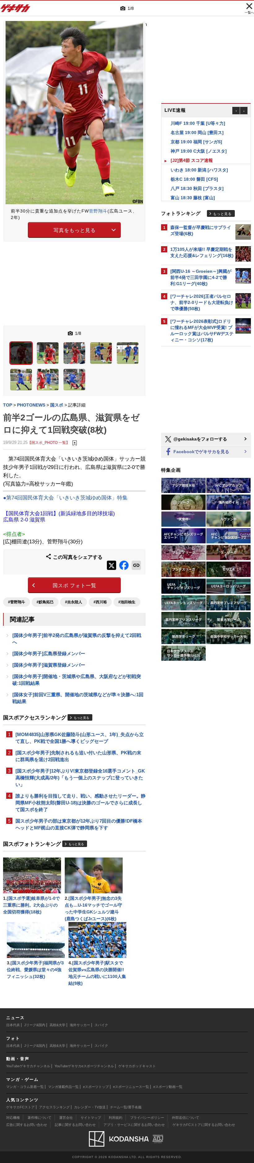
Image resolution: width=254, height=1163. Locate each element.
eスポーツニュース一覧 (131, 1087)
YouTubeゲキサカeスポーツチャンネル (84, 1066)
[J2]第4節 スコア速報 (192, 151)
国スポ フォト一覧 (74, 585)
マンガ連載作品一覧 (63, 1087)
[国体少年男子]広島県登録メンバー (48, 653)
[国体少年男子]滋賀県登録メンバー (48, 665)
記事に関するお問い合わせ (75, 1125)
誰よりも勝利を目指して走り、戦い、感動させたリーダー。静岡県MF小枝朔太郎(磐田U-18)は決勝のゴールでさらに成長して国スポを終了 (80, 802)
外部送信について (185, 1117)
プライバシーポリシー (147, 1117)
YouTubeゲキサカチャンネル (28, 1066)
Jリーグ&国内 (34, 1025)
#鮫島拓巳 (45, 602)
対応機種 (13, 1117)
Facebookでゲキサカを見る (200, 451)
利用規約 (115, 1117)
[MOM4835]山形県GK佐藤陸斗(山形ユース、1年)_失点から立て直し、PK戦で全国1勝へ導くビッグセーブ (79, 738)
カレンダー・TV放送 (90, 1107)
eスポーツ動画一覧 (167, 1087)
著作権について (39, 1117)
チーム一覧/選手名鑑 (126, 1107)
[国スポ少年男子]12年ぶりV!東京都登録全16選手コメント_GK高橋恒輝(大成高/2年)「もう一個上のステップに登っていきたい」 (80, 777)
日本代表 (13, 1025)
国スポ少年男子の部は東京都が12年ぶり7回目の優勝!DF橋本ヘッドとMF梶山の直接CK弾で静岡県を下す (78, 824)
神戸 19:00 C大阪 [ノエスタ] (199, 141)
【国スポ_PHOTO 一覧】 (49, 442)
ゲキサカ (15, 10)
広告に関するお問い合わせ (26, 1125)
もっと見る (81, 717)
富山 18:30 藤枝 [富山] (193, 188)
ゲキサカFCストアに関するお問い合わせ (204, 1125)
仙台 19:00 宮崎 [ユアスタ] (197, 197)
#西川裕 (100, 602)
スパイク (101, 1025)
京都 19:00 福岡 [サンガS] (196, 132)
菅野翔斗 (98, 211)
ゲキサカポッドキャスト (137, 1066)
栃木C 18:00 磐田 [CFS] (194, 169)
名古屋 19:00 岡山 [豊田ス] (197, 123)
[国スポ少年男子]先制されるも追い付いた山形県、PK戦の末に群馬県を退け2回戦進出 (78, 756)
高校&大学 (57, 1025)
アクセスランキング (54, 1107)
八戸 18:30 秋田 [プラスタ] (197, 179)
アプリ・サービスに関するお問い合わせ (134, 1125)
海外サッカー (80, 1025)
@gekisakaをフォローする (199, 438)
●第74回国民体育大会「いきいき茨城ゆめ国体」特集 (65, 498)
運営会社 (66, 1117)
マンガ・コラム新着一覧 (25, 1087)
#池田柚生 (126, 602)
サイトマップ (91, 1117)
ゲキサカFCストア (20, 1107)
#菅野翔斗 (16, 602)
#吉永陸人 (73, 602)
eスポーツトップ (96, 1087)
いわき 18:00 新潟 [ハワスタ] (199, 160)
